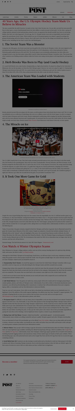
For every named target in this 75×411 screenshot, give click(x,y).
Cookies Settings (53, 408)
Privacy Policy (24, 409)
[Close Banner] (73, 408)
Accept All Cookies (62, 408)
